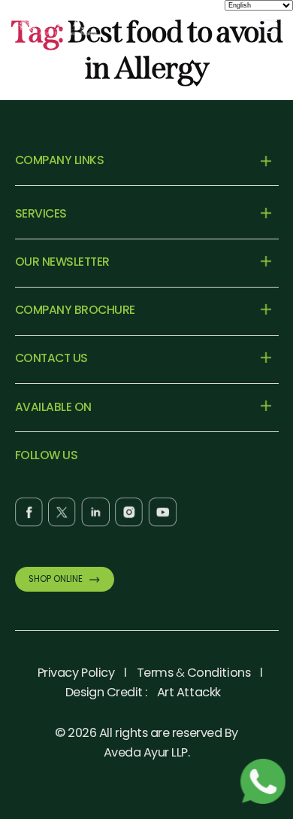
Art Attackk (189, 692)
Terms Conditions (194, 672)
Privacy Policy (76, 672)
